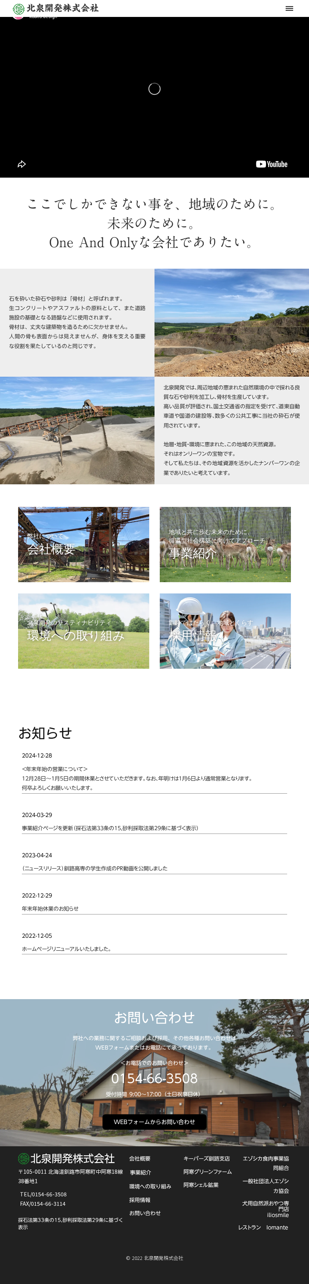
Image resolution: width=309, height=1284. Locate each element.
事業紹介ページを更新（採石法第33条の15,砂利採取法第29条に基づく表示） (110, 828)
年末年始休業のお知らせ (50, 909)
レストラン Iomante (263, 1227)
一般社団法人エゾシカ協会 (266, 1186)
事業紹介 (140, 1172)
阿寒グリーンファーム (208, 1172)
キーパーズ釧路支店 (207, 1158)
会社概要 (139, 1158)
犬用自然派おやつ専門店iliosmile (265, 1209)
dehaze (289, 8)
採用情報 (139, 1200)
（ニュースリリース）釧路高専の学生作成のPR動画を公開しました (94, 868)
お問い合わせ (145, 1213)
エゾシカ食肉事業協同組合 (266, 1163)
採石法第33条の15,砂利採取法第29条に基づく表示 (70, 1223)
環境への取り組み (150, 1186)
